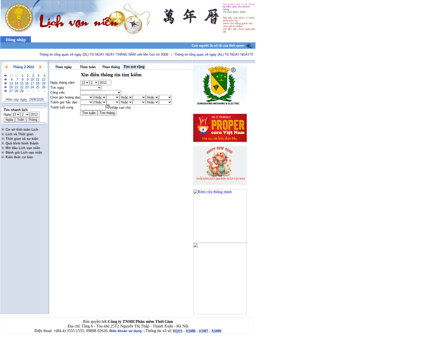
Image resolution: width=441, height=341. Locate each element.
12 (43, 79)
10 (32, 79)
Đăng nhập (16, 39)
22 (21, 87)
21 (16, 87)
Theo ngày (63, 67)
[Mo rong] (4, 129)
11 (37, 79)
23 (27, 87)
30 (11, 76)
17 (32, 83)
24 (32, 87)
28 (16, 91)
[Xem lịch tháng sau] (40, 67)
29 (21, 91)
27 (11, 91)
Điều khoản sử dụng (125, 331)
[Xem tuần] (5, 76)
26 (43, 87)
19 (43, 83)
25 (37, 87)
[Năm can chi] (108, 107)
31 (16, 76)
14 (16, 83)
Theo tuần (88, 67)
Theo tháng (111, 67)
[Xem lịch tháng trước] (6, 67)
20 (11, 87)
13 (11, 83)
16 (27, 83)
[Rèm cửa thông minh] (220, 241)
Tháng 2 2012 (23, 67)
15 (21, 83)
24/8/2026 (36, 99)
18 (37, 83)
